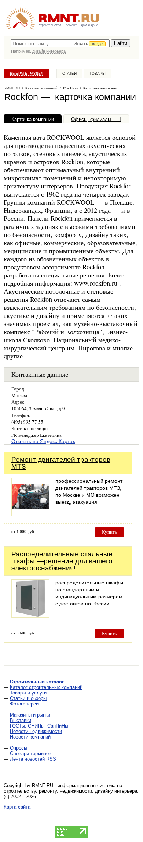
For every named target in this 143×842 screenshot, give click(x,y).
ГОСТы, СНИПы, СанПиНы (39, 726)
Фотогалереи (24, 704)
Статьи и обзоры (28, 698)
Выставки (20, 720)
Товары (97, 73)
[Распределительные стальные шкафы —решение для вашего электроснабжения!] (30, 615)
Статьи (69, 73)
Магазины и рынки (30, 715)
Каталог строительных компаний (46, 687)
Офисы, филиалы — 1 (96, 119)
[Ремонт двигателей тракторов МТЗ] (30, 514)
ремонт (71, 25)
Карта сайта (17, 807)
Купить (109, 532)
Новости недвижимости (36, 731)
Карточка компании (32, 119)
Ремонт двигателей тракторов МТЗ (60, 463)
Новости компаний (30, 737)
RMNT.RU (12, 88)
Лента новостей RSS (33, 759)
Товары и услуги (28, 693)
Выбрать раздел (26, 73)
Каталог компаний (41, 88)
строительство (49, 25)
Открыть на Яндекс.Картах (43, 441)
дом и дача (89, 25)
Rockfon (70, 88)
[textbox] (60, 43)
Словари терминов (30, 753)
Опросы (18, 748)
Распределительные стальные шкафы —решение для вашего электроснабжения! (62, 561)
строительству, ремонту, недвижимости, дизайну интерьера (70, 791)
